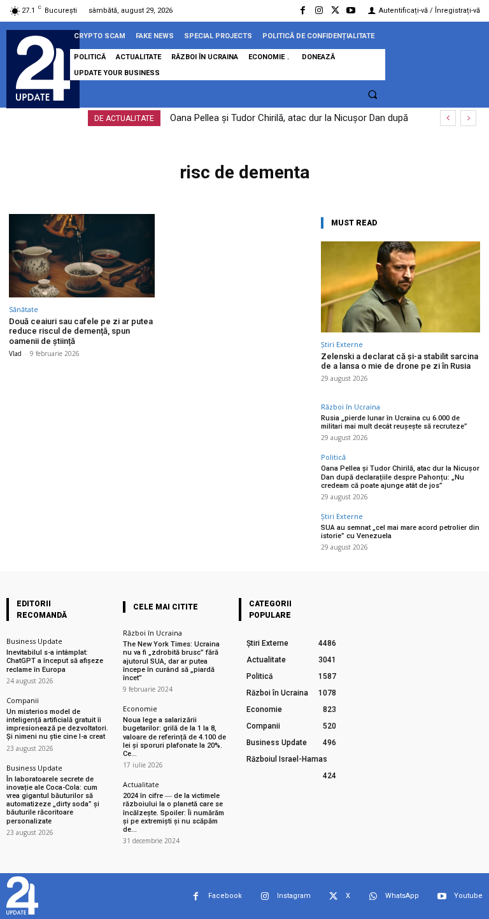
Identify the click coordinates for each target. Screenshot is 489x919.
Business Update (34, 641)
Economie (140, 708)
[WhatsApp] (373, 896)
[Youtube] (351, 10)
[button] (372, 94)
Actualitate (141, 784)
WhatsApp (402, 896)
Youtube (468, 896)
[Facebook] (303, 10)
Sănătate (23, 309)
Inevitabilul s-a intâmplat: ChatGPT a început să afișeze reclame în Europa (54, 660)
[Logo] (43, 68)
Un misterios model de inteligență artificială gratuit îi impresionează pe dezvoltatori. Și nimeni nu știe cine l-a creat (57, 724)
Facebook (225, 896)
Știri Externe (342, 344)
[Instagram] (319, 10)
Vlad (15, 353)
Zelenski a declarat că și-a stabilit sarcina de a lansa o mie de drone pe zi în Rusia (399, 361)
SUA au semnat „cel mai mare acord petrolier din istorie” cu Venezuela (400, 532)
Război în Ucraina (350, 406)
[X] (335, 10)
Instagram (294, 896)
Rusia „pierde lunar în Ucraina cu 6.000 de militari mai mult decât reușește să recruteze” (394, 422)
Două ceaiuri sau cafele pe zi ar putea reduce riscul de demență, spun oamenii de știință (81, 331)
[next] (468, 118)
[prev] (448, 118)
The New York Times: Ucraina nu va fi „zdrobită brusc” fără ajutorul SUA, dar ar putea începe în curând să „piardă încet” (171, 661)
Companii (22, 700)
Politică (333, 456)
